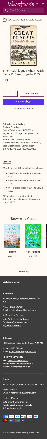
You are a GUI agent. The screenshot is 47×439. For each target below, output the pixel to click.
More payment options (23, 108)
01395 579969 (16, 348)
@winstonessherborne (18, 319)
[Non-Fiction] (33, 236)
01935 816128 (16, 307)
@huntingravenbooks (18, 402)
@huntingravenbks (13, 408)
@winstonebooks (20, 322)
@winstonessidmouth (18, 360)
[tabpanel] (23, 185)
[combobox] (23, 10)
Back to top (23, 271)
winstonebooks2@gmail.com (22, 351)
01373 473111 (16, 389)
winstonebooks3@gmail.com (22, 393)
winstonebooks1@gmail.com (22, 310)
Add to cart (32, 94)
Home (5, 18)
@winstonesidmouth (20, 366)
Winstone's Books (14, 433)
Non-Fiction (32, 251)
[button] (43, 4)
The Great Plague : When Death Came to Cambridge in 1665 (22, 20)
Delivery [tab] (7, 162)
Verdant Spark (34, 433)
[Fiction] (12, 236)
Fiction (12, 251)
